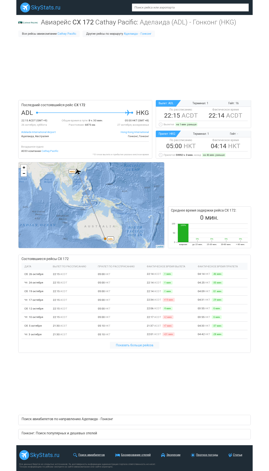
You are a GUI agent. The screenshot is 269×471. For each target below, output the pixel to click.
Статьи (237, 455)
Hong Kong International (135, 132)
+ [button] (24, 167)
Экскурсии (173, 455)
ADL (110, 239)
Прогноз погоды (207, 455)
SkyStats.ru (45, 7)
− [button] (24, 173)
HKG (72, 171)
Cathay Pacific (67, 33)
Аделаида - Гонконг (137, 33)
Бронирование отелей (136, 455)
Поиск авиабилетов (91, 455)
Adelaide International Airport (38, 132)
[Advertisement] (134, 68)
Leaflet (160, 246)
